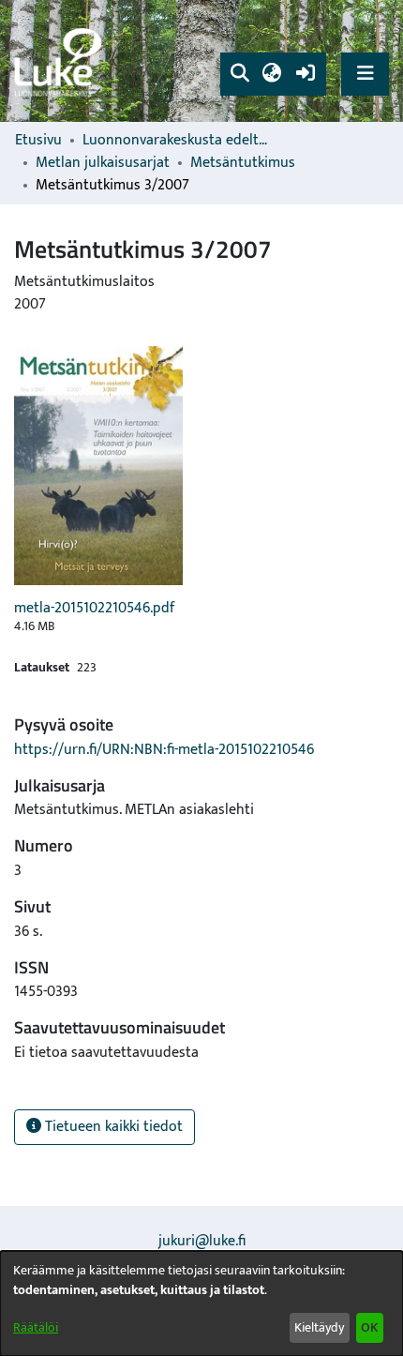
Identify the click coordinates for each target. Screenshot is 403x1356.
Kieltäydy (319, 1327)
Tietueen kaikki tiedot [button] (112, 1126)
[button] (239, 74)
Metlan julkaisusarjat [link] (103, 163)
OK (369, 1327)
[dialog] (201, 1303)
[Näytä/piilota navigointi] (365, 74)
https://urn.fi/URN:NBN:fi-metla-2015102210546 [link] (164, 749)
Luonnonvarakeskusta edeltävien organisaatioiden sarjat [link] (176, 140)
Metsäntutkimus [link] (242, 163)
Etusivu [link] (38, 140)
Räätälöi (35, 1327)
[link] (61, 61)
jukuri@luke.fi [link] (202, 1241)
